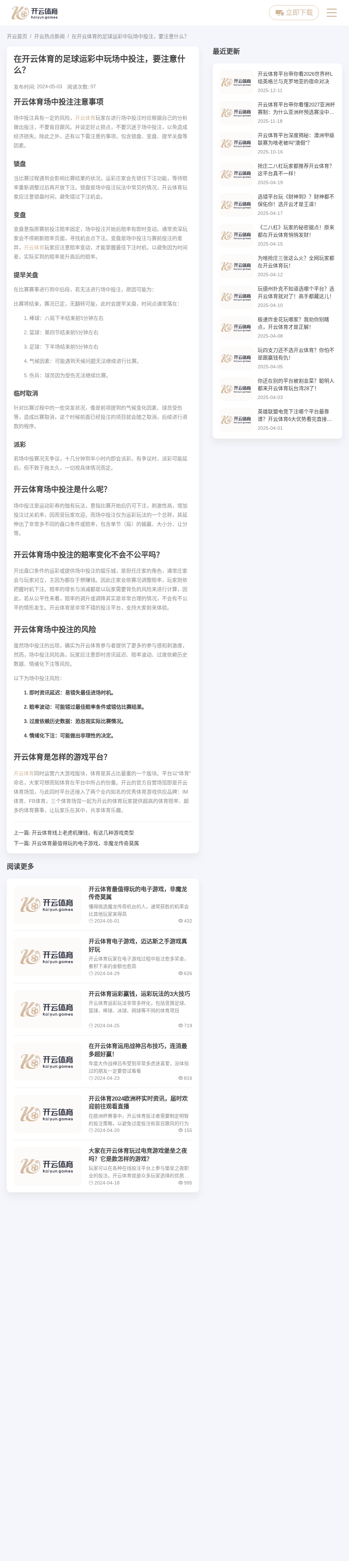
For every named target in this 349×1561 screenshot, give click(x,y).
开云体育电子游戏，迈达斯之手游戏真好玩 (138, 945)
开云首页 (17, 36)
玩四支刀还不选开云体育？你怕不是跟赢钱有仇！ (296, 354)
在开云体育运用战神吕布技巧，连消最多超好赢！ (138, 1050)
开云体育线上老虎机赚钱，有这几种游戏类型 (83, 833)
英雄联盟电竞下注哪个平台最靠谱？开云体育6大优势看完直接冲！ (293, 416)
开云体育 (85, 118)
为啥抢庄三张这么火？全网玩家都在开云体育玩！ (296, 262)
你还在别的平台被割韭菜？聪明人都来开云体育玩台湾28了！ (296, 385)
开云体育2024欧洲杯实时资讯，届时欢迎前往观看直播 (138, 1102)
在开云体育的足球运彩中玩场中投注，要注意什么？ (130, 36)
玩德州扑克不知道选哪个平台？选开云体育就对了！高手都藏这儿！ (296, 292)
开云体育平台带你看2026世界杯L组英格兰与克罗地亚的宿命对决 (295, 78)
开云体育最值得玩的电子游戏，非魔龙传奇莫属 (85, 843)
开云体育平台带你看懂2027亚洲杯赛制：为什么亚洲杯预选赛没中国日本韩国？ (296, 109)
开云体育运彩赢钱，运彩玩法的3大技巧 (139, 994)
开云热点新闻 (49, 36)
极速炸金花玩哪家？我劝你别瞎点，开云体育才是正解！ (293, 323)
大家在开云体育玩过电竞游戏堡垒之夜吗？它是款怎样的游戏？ (138, 1155)
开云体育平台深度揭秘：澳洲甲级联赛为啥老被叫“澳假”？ (296, 139)
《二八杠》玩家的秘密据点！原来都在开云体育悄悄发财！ (296, 231)
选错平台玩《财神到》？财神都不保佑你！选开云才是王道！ (296, 200)
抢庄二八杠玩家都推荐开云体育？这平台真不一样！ (296, 170)
